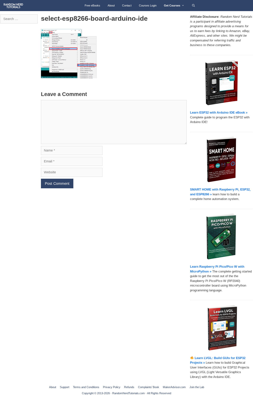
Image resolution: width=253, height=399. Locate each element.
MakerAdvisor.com (174, 387)
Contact (127, 5)
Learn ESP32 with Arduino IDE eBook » (218, 112)
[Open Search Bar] (193, 5)
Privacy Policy (111, 387)
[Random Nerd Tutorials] (13, 5)
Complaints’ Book (148, 387)
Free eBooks (92, 5)
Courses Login (148, 5)
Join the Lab (196, 387)
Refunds (129, 387)
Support (64, 387)
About (111, 5)
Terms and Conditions (86, 387)
